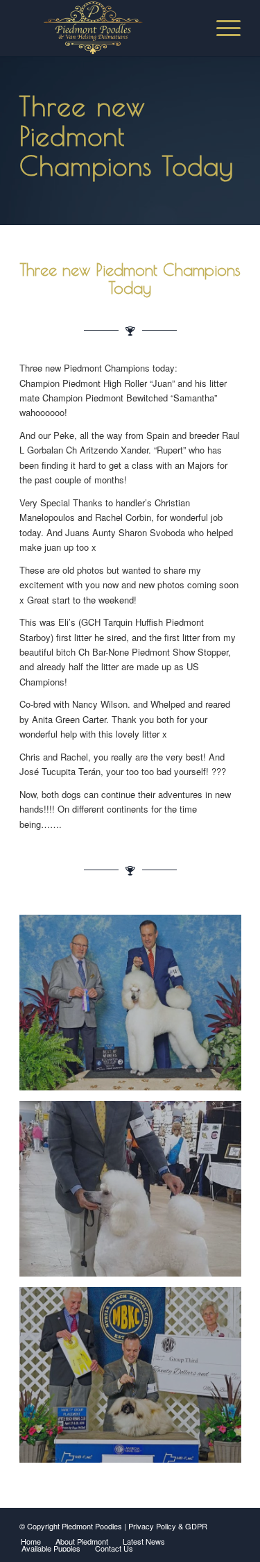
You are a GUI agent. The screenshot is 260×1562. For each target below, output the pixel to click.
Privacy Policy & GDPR (167, 1525)
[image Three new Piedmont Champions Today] (135, 1008)
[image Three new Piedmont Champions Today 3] (135, 1380)
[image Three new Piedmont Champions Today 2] (135, 1194)
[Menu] (221, 28)
